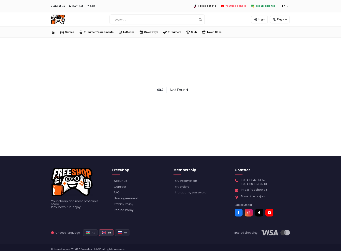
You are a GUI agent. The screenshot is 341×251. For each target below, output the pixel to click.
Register (282, 19)
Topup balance (265, 6)
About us (59, 6)
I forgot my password (190, 192)
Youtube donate (235, 6)
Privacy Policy (123, 203)
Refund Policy (123, 209)
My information (186, 180)
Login (262, 19)
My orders (182, 186)
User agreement (126, 198)
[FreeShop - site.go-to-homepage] (72, 182)
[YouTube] (269, 212)
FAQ (92, 6)
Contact (77, 6)
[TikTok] (259, 212)
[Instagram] (249, 212)
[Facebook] (239, 212)
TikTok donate (207, 6)
